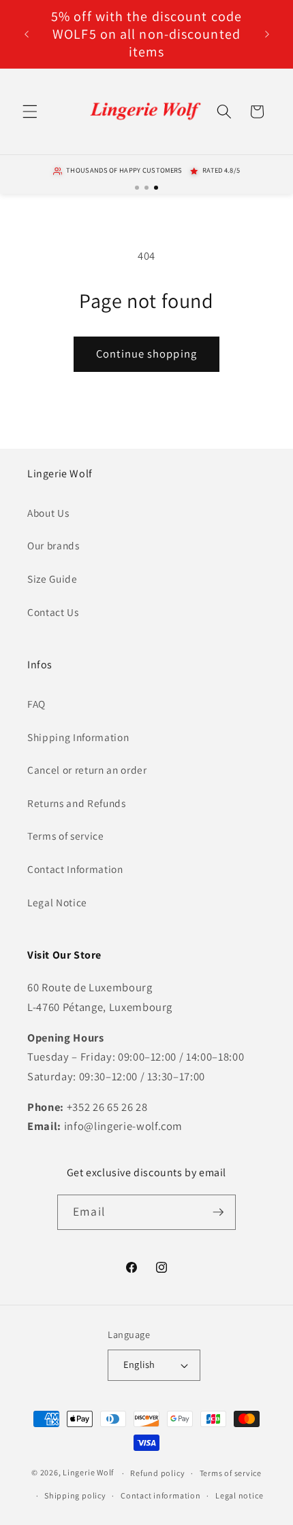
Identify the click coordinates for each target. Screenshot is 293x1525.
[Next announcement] (267, 34)
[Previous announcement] (27, 34)
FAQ (36, 703)
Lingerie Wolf (88, 1473)
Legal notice (239, 1495)
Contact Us (53, 612)
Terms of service (65, 835)
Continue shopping (146, 353)
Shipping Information (78, 737)
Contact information (161, 1495)
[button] (30, 111)
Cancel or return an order (87, 769)
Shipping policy (75, 1495)
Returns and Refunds (76, 803)
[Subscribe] (218, 1212)
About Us (48, 512)
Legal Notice (57, 902)
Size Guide (52, 578)
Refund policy (157, 1473)
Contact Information (75, 869)
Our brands (53, 545)
